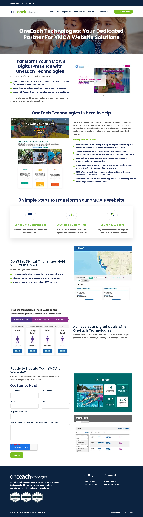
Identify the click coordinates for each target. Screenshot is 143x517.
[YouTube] (30, 3)
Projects (65, 11)
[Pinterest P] (41, 3)
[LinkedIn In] (37, 3)
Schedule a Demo (123, 12)
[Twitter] (33, 3)
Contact (102, 11)
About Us (91, 11)
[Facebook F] (22, 3)
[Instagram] (26, 3)
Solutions (53, 11)
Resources (78, 11)
